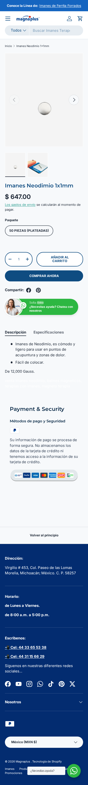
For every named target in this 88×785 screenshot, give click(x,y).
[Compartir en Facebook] (28, 290)
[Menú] (7, 18)
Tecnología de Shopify (47, 761)
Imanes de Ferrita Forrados (60, 6)
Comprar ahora (44, 276)
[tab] (15, 332)
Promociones (13, 773)
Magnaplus (23, 761)
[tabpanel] (44, 367)
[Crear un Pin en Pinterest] (38, 290)
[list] (44, 100)
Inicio (8, 46)
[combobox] (44, 30)
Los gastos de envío (20, 205)
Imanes (9, 769)
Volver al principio (44, 535)
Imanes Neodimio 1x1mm (32, 46)
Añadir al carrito (60, 259)
